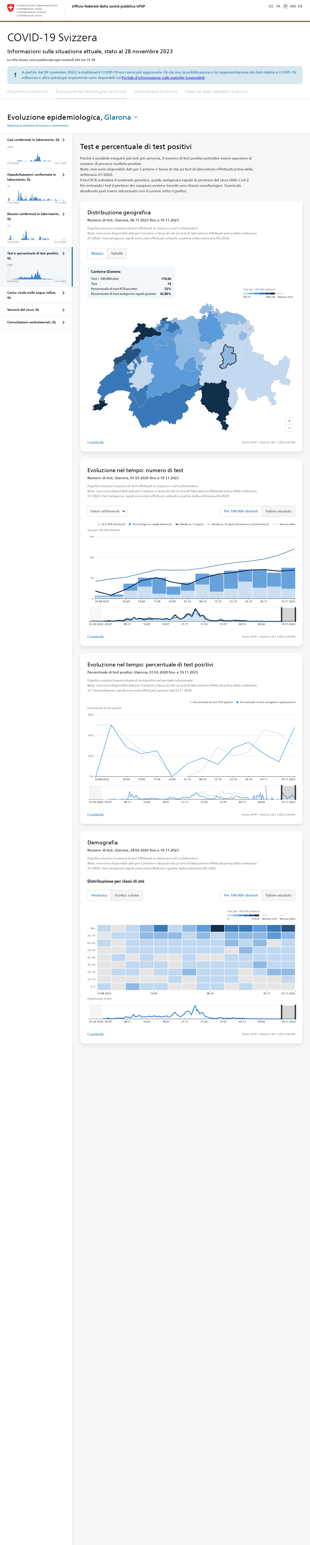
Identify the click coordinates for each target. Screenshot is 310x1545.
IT (285, 6)
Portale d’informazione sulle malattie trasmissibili (163, 78)
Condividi (95, 442)
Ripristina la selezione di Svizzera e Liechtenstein (38, 125)
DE (271, 6)
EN (300, 6)
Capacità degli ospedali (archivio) (216, 91)
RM (292, 6)
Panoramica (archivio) (28, 91)
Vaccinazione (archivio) (155, 91)
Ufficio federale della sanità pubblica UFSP (108, 6)
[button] (121, 117)
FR (278, 6)
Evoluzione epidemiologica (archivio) (91, 91)
